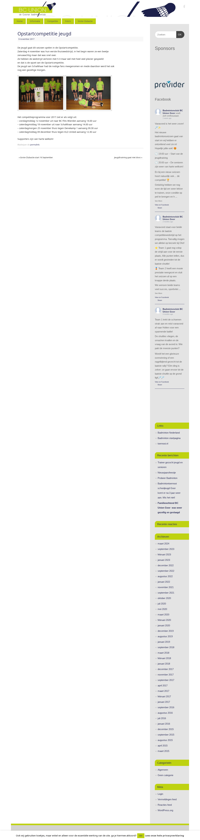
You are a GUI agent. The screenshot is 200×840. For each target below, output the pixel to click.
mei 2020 (162, 609)
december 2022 (166, 565)
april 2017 (163, 685)
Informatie (35, 21)
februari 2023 (164, 554)
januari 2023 (164, 560)
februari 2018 (164, 658)
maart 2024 (163, 543)
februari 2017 (164, 696)
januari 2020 (164, 625)
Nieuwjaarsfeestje (167, 472)
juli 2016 (162, 718)
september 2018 (166, 647)
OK (179, 34)
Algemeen (163, 769)
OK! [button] (140, 835)
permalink (35, 144)
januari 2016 (164, 723)
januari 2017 (164, 702)
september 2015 (166, 734)
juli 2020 (162, 603)
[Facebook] (184, 7)
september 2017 (166, 680)
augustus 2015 (165, 740)
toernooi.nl (163, 443)
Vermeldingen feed (167, 799)
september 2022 (166, 571)
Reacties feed (165, 804)
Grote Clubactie (85, 21)
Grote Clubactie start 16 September (36, 157)
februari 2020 (164, 620)
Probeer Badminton (167, 478)
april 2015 (163, 745)
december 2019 (166, 631)
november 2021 (166, 587)
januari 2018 (164, 663)
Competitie (52, 21)
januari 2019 (164, 641)
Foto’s (68, 21)
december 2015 (166, 729)
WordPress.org (165, 810)
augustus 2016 (165, 712)
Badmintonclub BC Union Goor (173, 111)
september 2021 (166, 592)
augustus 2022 (165, 576)
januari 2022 (164, 581)
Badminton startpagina (169, 438)
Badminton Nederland (169, 432)
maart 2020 (163, 614)
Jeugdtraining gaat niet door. (128, 157)
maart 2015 (163, 751)
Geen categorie (165, 775)
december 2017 (166, 669)
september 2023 (166, 549)
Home (20, 21)
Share (160, 208)
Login (160, 794)
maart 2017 (163, 691)
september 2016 (166, 707)
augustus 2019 (165, 636)
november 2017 (166, 674)
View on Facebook (162, 205)
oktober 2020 (164, 598)
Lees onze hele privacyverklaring (164, 835)
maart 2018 (163, 652)
